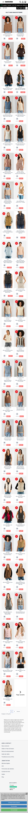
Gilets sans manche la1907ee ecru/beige (20, 468)
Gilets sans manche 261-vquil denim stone (7, 554)
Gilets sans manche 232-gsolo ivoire (20, 497)
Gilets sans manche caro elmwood (20, 554)
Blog (3, 777)
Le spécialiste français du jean (8, 1)
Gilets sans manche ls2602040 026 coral (20, 410)
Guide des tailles (6, 754)
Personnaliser (14, 806)
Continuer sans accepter (14, 802)
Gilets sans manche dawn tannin (8, 583)
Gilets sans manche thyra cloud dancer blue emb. (8, 671)
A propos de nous (6, 771)
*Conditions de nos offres (8, 756)
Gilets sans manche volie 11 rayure (20, 291)
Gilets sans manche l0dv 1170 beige (7, 700)
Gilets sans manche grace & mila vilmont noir (20, 144)
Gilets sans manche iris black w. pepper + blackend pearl (7, 613)
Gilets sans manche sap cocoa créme (20, 642)
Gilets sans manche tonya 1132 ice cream (20, 381)
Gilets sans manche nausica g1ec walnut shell (20, 173)
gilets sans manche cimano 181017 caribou (20, 202)
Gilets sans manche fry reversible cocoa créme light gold (20, 583)
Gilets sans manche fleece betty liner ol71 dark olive (20, 89)
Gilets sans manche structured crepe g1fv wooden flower (8, 202)
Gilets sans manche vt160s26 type (7, 440)
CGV (3, 766)
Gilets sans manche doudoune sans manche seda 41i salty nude (20, 261)
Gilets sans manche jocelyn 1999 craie (20, 351)
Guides (3, 774)
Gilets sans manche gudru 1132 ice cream (8, 351)
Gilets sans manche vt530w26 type (20, 35)
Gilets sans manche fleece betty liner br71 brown (20, 62)
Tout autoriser (14, 810)
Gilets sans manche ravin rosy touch (8, 642)
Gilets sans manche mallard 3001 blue (7, 381)
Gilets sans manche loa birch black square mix (20, 613)
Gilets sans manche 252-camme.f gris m (20, 526)
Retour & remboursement (8, 751)
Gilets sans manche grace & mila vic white (8, 144)
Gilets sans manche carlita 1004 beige (7, 321)
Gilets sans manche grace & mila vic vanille (20, 116)
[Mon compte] (23, 2)
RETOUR (5, 8)
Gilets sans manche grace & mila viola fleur (8, 173)
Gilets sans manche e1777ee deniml (20, 440)
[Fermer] (26, 793)
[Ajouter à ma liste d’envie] (4, 38)
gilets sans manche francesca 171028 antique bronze (8, 231)
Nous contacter (5, 746)
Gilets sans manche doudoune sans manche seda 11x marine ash (7, 261)
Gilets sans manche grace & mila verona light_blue (8, 116)
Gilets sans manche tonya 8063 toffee (8, 411)
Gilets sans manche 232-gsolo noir (7, 526)
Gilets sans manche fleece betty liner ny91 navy (8, 89)
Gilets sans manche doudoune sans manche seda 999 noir (7, 291)
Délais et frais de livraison (8, 748)
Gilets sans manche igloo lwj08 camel (7, 35)
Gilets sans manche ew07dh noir (7, 468)
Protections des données (8, 768)
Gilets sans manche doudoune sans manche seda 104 (20, 231)
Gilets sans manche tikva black (20, 671)
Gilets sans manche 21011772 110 (7, 62)
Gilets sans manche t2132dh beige (7, 497)
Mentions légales (6, 763)
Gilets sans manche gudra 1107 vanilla (20, 321)
